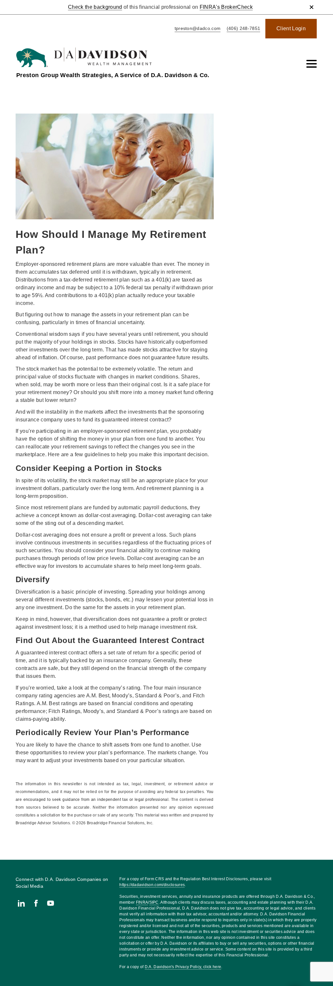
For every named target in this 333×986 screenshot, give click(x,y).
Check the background (95, 7)
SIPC (154, 902)
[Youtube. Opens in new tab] (50, 903)
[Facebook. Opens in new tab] (36, 903)
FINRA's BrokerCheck (226, 7)
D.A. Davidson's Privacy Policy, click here (183, 967)
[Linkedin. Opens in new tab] (21, 903)
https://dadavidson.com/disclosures (152, 885)
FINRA (142, 902)
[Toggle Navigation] (311, 64)
